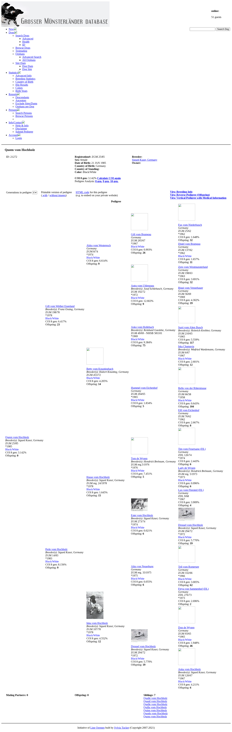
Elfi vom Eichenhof (188, 410)
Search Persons (23, 113)
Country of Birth (24, 81)
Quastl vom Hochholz (155, 701)
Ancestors (20, 100)
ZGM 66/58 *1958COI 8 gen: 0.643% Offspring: (188, 399)
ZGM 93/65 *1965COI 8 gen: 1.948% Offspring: (188, 638)
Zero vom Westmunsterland (193, 267)
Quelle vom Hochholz (155, 704)
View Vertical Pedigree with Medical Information (198, 197)
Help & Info (22, 125)
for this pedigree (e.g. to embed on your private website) (97, 194)
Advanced (27, 38)
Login (18, 138)
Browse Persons (24, 116)
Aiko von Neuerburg (142, 566)
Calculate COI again (109, 178)
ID (23, 44)
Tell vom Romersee (188, 566)
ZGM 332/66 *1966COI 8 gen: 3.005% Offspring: (188, 577)
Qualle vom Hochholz (155, 698)
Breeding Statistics (25, 78)
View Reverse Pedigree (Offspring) (190, 194)
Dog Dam (27, 66)
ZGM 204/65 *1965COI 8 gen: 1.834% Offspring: (141, 398)
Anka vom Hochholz (189, 669)
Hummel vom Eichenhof (144, 387)
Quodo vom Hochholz (156, 713)
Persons (13, 109)
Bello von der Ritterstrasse (192, 388)
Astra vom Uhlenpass (142, 285)
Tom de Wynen (139, 458)
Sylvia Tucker (121, 727)
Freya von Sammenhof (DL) (193, 588)
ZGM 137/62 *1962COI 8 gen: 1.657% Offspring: (188, 254)
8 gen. (98, 181)
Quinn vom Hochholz (155, 710)
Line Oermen (97, 727)
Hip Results (21, 84)
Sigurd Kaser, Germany (144, 159)
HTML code (82, 192)
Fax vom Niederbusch (190, 224)
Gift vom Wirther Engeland (60, 306)
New (11, 29)
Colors (19, 87)
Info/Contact (15, 122)
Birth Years (21, 90)
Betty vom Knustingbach (99, 368)
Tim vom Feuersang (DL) (192, 448)
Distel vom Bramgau (189, 243)
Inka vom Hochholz (97, 623)
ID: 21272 (11, 156)
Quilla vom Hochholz (155, 707)
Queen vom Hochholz (17, 437)
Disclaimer (21, 128)
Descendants (22, 97)
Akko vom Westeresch (98, 245)
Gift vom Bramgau (141, 234)
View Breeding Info (181, 191)
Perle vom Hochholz (56, 549)
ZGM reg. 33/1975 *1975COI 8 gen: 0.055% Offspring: (141, 577)
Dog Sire (27, 69)
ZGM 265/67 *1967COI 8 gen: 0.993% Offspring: (141, 245)
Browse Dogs (22, 47)
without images (57, 195)
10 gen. (114, 181)
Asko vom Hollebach (142, 327)
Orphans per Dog (24, 106)
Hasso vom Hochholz (98, 477)
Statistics (13, 72)
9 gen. (106, 181)
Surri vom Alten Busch (190, 327)
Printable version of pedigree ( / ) (56, 194)
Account (13, 135)
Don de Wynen (186, 627)
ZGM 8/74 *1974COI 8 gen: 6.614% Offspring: (97, 256)
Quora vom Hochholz (155, 716)
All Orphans (28, 60)
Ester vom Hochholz (142, 515)
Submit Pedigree (24, 131)
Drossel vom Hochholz (190, 525)
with (44, 195)
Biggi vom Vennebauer (190, 287)
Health (25, 41)
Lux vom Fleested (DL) (191, 490)
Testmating (21, 50)
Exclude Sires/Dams (26, 103)
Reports (13, 94)
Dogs (11, 32)
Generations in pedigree (19, 192)
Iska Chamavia (186, 346)
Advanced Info (23, 75)
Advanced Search (31, 57)
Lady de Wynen (186, 467)
